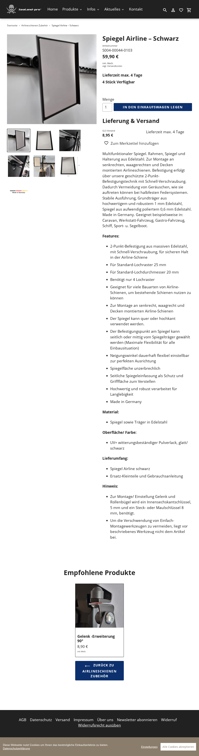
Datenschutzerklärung (16, 748)
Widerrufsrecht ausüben (99, 725)
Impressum (83, 719)
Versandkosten (114, 65)
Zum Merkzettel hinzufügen (135, 143)
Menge (108, 99)
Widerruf (169, 719)
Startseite (12, 25)
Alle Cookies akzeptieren (178, 747)
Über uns (105, 719)
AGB (22, 719)
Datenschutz (41, 719)
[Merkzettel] (181, 10)
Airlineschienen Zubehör (34, 25)
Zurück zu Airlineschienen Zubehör (99, 670)
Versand (63, 719)
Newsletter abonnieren (137, 719)
